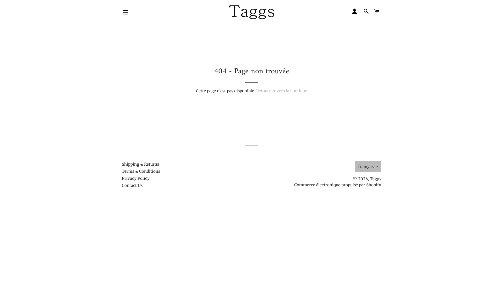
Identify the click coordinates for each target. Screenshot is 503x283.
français (366, 166)
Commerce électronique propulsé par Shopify (337, 184)
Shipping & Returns (140, 164)
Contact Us (132, 185)
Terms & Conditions (141, 171)
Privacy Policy (136, 178)
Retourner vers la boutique (281, 90)
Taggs (375, 178)
